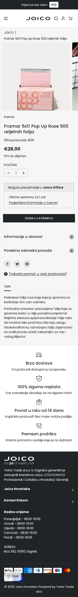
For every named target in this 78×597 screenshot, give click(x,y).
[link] (39, 461)
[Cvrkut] (17, 264)
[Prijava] (63, 18)
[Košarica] (70, 18)
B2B (54, 5)
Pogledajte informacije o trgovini (33, 203)
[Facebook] (7, 264)
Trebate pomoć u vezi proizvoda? (38, 274)
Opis (7, 286)
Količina (10, 165)
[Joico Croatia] (38, 18)
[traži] (56, 18)
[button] (6, 18)
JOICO (9, 32)
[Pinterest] (27, 264)
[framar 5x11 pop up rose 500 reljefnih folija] (36, 76)
